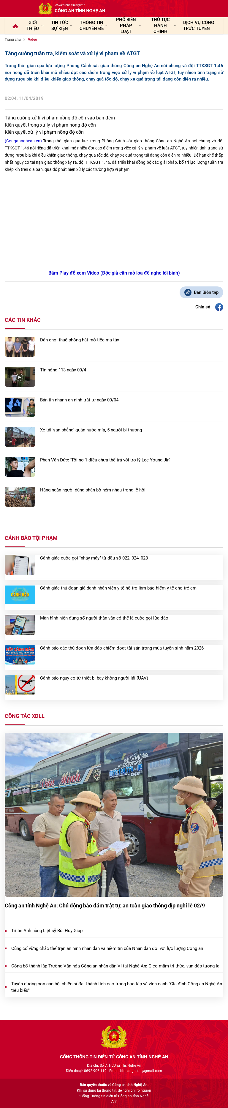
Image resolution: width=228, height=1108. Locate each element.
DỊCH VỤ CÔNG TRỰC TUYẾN (198, 25)
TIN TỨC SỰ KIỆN (59, 25)
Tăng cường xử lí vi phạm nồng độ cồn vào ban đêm (60, 118)
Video (32, 39)
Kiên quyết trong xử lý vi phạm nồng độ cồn (50, 125)
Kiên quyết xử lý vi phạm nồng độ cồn (44, 132)
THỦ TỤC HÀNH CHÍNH (160, 25)
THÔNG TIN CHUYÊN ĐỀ (92, 25)
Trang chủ (13, 39)
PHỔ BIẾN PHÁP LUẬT (126, 25)
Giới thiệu (32, 25)
